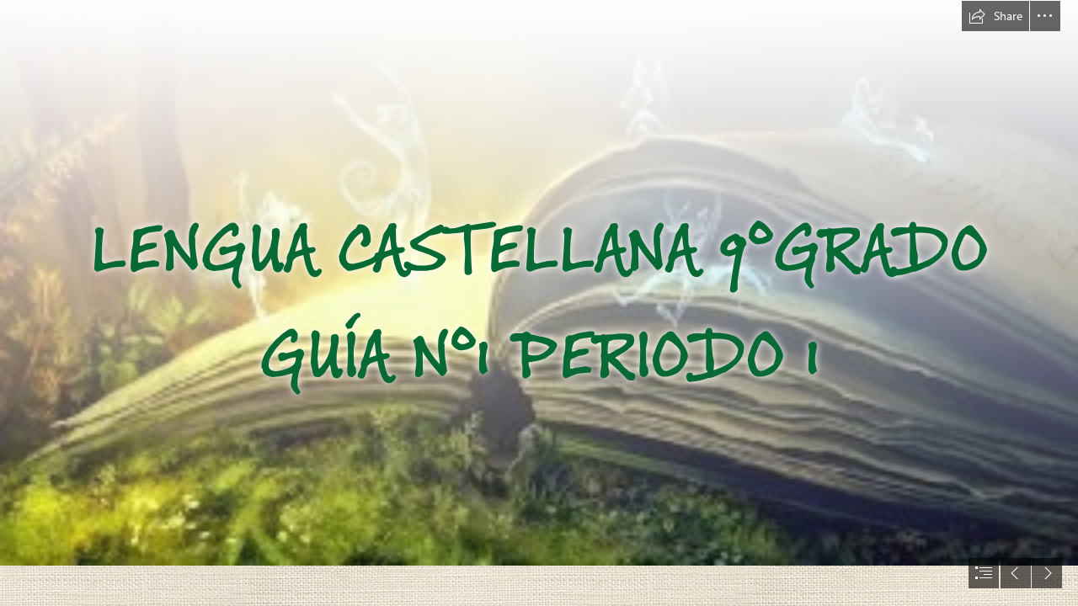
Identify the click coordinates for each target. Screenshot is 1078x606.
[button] (995, 16)
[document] (539, 303)
